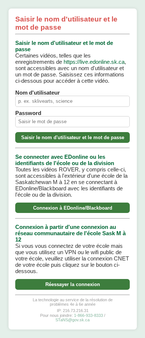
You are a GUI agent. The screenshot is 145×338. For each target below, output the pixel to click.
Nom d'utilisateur (37, 92)
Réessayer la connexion (72, 284)
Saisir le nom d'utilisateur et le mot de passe (72, 137)
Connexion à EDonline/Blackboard (72, 208)
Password (28, 113)
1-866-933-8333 (88, 315)
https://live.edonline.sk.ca (94, 62)
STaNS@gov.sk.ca (72, 320)
